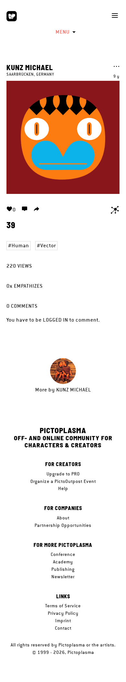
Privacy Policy (63, 613)
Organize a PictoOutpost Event (63, 481)
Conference (63, 554)
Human (20, 245)
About (63, 518)
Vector (48, 245)
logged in (55, 319)
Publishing (63, 569)
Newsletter (63, 577)
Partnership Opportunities (63, 525)
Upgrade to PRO (63, 474)
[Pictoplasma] (11, 16)
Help (63, 488)
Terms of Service (63, 606)
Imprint (63, 620)
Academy (63, 562)
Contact (63, 628)
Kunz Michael (29, 67)
